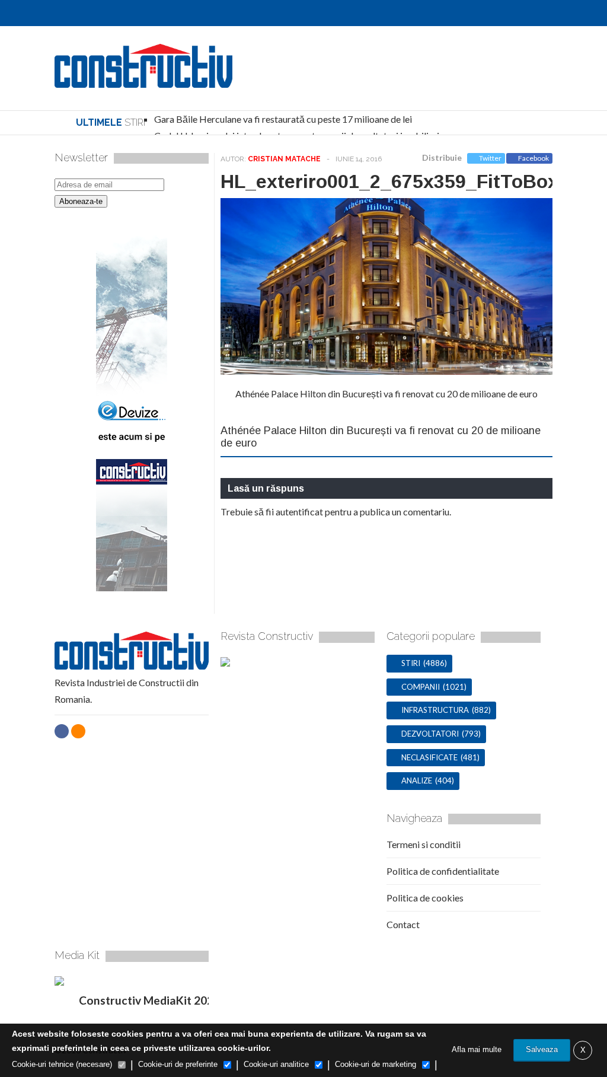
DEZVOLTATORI (430, 733)
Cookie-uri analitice (276, 1064)
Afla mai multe (476, 1049)
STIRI (410, 663)
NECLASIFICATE (429, 757)
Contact (403, 924)
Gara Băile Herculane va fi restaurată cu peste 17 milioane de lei (283, 119)
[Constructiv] (143, 81)
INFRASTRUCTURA (435, 710)
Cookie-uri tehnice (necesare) (62, 1064)
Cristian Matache (284, 159)
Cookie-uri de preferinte (178, 1064)
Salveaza (542, 1049)
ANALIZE (416, 780)
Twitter (490, 158)
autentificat (299, 511)
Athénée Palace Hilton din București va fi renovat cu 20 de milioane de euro (386, 393)
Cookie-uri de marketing (375, 1064)
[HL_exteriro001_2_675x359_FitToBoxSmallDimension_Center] (386, 371)
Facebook (533, 158)
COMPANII (420, 687)
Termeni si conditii (423, 844)
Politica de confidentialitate (442, 871)
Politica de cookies (425, 897)
